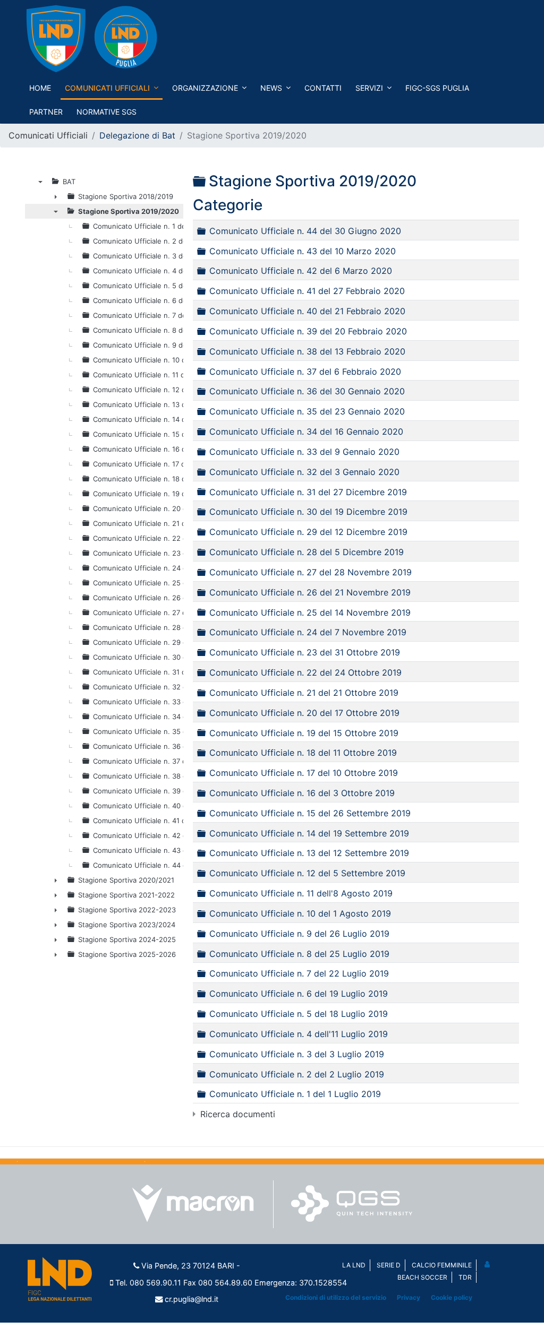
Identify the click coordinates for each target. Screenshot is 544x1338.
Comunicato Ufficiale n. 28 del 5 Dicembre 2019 (306, 552)
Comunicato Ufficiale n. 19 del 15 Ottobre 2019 (303, 732)
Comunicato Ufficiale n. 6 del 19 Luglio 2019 (298, 993)
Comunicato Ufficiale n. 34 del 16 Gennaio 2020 (306, 431)
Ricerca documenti (237, 1114)
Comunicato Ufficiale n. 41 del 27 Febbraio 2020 (307, 291)
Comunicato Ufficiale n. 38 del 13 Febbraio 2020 (307, 351)
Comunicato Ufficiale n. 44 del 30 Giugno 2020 (305, 230)
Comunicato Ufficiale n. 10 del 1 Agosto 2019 (300, 913)
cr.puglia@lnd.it (191, 1299)
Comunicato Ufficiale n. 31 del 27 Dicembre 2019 (308, 491)
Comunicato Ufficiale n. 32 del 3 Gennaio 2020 (304, 471)
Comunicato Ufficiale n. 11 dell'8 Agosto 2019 (301, 893)
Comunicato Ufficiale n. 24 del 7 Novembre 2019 (307, 632)
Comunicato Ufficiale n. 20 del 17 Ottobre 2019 (304, 712)
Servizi (369, 87)
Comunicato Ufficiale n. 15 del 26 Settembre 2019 (310, 812)
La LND (354, 1265)
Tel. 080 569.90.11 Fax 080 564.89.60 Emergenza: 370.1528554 (231, 1282)
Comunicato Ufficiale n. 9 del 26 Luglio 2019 (299, 933)
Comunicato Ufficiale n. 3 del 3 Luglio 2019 (296, 1053)
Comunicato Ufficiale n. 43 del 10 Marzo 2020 (302, 250)
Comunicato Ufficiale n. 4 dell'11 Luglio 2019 (298, 1034)
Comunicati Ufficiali (107, 87)
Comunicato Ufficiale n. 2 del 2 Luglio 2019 (296, 1073)
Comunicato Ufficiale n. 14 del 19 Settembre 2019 (309, 832)
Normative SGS (106, 111)
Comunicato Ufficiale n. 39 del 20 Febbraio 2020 (308, 331)
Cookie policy (451, 1297)
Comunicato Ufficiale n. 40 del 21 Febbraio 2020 (307, 311)
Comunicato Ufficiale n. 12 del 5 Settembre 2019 (307, 873)
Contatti (323, 87)
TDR (465, 1277)
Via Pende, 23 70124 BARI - (190, 1265)
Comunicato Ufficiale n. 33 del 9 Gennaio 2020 (304, 451)
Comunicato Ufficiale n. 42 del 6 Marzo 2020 (300, 270)
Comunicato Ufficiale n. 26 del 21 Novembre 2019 (310, 591)
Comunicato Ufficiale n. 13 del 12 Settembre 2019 (309, 853)
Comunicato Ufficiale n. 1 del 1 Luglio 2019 (295, 1094)
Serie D (389, 1265)
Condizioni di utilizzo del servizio (335, 1297)
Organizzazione (205, 87)
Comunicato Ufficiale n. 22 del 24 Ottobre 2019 (305, 672)
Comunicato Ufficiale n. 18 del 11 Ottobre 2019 (303, 752)
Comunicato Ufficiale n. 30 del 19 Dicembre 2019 (308, 511)
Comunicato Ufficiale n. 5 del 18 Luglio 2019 (298, 1013)
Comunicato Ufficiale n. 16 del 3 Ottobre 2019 (302, 793)
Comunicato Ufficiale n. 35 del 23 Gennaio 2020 (307, 411)
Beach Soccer (422, 1277)
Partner (46, 111)
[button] (487, 1263)
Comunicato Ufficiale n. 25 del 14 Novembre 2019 (310, 612)
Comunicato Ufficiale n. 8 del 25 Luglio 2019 (299, 953)
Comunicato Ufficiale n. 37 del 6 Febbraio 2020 (305, 371)
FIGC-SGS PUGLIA (437, 87)
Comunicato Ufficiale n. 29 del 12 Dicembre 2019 (308, 531)
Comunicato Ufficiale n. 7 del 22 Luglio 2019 (299, 973)
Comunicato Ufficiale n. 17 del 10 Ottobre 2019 (303, 772)
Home (40, 87)
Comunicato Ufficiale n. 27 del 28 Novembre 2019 (310, 572)
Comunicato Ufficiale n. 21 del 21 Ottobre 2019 (303, 692)
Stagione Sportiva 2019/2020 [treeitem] (128, 211)
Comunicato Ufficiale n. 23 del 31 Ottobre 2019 (304, 652)
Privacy (408, 1297)
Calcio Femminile (442, 1265)
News (271, 87)
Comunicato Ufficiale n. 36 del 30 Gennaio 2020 (307, 391)
